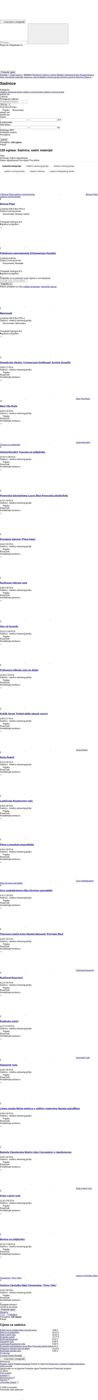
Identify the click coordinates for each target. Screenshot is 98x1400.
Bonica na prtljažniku (12, 1239)
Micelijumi (36, 75)
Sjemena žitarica (83, 77)
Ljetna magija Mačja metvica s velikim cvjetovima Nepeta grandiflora (40, 1108)
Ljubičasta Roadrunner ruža (16, 801)
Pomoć (11, 1355)
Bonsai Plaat (7, 204)
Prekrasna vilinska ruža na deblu (19, 670)
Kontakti (18, 1355)
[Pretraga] (48, 34)
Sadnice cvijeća (49, 75)
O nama (3, 1355)
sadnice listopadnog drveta (62, 171)
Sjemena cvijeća (31, 77)
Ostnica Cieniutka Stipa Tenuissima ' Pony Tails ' (28, 1285)
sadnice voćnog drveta (14, 171)
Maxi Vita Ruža (8, 406)
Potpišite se (6, 284)
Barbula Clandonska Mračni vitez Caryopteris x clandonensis (36, 1152)
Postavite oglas (8, 1310)
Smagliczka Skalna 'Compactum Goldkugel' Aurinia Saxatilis (35, 362)
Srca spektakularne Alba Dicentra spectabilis (26, 890)
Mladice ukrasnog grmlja (68, 75)
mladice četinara (37, 171)
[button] (49, 58)
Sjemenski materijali (14, 77)
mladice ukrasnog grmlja (37, 166)
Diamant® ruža (8, 1065)
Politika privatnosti (22, 1364)
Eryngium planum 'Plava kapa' (18, 539)
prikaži (4, 140)
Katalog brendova (77, 1364)
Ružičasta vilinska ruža (13, 582)
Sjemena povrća (67, 77)
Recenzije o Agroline (58, 1364)
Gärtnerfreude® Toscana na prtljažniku (22, 452)
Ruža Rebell (7, 757)
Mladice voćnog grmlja (49, 77)
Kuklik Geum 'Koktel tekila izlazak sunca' (24, 713)
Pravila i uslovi (6, 1364)
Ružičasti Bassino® (11, 977)
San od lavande (9, 626)
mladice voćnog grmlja (64, 166)
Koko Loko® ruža (10, 1195)
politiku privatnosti (31, 287)
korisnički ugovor (48, 287)
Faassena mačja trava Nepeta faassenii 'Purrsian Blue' (32, 934)
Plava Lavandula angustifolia (17, 844)
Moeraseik (6, 313)
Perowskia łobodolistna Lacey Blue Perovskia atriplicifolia (34, 495)
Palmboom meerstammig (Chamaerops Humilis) (28, 253)
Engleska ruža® (9, 1021)
